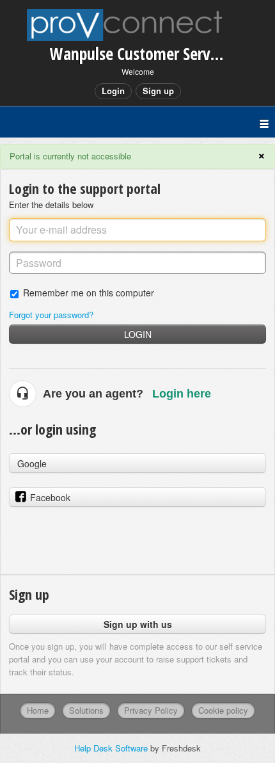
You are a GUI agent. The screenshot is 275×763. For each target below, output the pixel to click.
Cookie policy (223, 710)
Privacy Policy (151, 710)
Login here (181, 393)
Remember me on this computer (88, 292)
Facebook (50, 497)
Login (138, 334)
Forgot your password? (51, 315)
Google (32, 463)
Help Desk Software (112, 748)
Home (38, 710)
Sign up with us (138, 624)
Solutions (86, 710)
